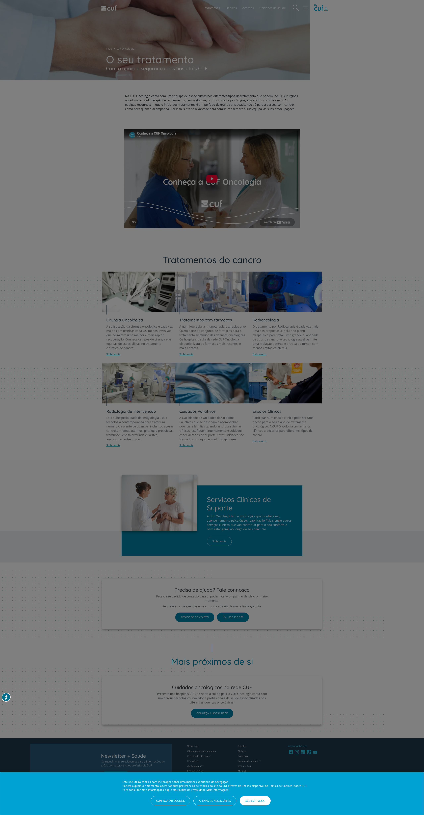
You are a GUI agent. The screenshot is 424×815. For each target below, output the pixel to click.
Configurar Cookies (170, 800)
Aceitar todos (255, 800)
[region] (212, 793)
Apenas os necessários (215, 800)
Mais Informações (217, 790)
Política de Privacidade (191, 790)
